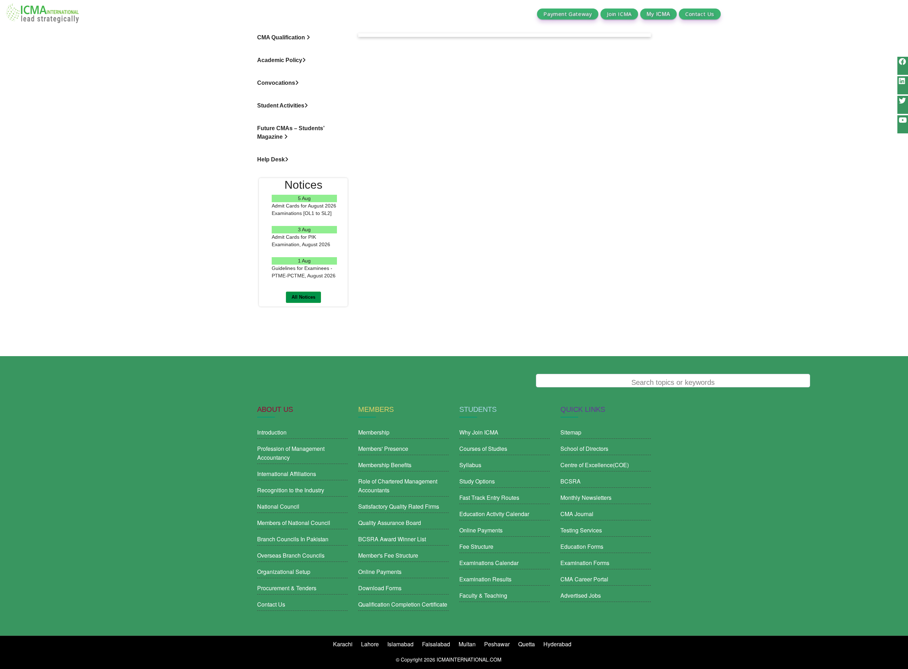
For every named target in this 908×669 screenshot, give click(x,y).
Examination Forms (584, 563)
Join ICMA (619, 14)
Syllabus (470, 465)
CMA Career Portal (584, 579)
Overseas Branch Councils (291, 555)
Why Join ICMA (478, 432)
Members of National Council (293, 523)
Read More (304, 221)
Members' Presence (383, 448)
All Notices (303, 297)
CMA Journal (576, 514)
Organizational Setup (283, 572)
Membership (373, 432)
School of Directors (584, 448)
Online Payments (380, 572)
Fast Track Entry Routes (489, 497)
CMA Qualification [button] (281, 37)
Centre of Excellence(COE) (594, 465)
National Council (278, 506)
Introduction (272, 432)
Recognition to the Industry (290, 490)
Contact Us (699, 14)
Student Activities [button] (280, 106)
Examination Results (485, 579)
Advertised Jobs (580, 595)
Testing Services (581, 530)
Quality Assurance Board (389, 523)
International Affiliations (286, 474)
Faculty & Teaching (483, 595)
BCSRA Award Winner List (392, 539)
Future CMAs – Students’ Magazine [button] (290, 132)
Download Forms (380, 588)
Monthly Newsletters (585, 497)
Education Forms (581, 546)
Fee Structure (476, 546)
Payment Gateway (567, 14)
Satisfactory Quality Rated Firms (398, 506)
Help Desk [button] (271, 159)
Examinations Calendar (489, 563)
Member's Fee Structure (388, 555)
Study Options (477, 481)
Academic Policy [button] (279, 60)
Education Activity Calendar (494, 514)
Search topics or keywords (673, 382)
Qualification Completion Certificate (402, 604)
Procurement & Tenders (286, 588)
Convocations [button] (276, 83)
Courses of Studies (483, 448)
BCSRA (570, 481)
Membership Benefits (384, 465)
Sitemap (570, 432)
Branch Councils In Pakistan (292, 539)
